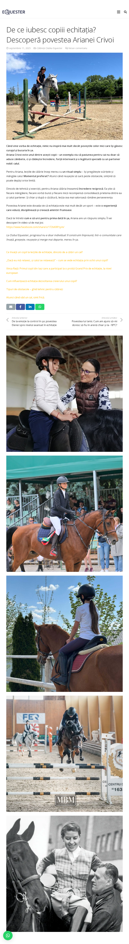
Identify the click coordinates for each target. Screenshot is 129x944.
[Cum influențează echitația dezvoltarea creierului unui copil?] (64, 634)
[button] (8, 935)
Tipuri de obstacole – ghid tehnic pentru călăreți (34, 289)
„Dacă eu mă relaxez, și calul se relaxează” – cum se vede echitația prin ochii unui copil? (57, 260)
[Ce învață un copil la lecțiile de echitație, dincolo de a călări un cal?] (64, 394)
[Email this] (10, 307)
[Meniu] (118, 12)
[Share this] (20, 307)
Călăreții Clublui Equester (49, 48)
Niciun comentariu (77, 48)
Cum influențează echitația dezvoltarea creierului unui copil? (41, 281)
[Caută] (125, 12)
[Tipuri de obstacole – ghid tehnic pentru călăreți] (64, 754)
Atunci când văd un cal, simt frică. (25, 297)
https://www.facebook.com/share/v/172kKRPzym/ (35, 227)
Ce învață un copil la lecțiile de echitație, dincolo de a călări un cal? (44, 252)
